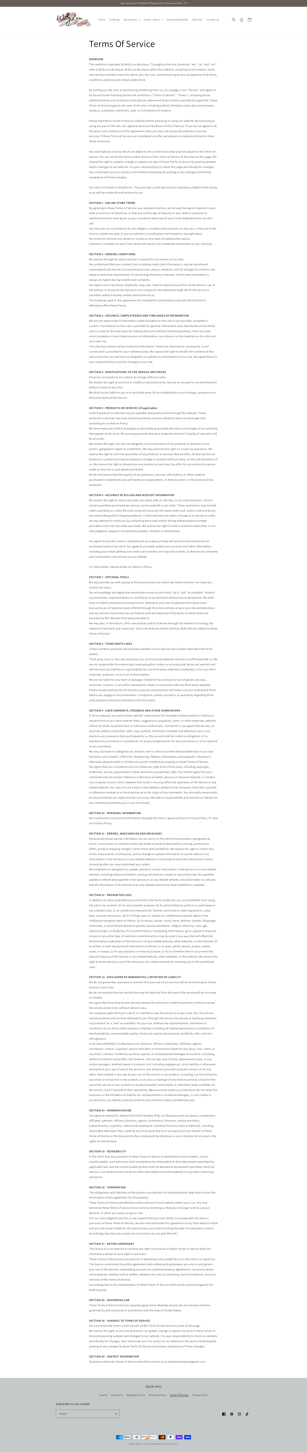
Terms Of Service (179, 1395)
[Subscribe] (116, 1414)
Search (103, 1395)
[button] (132, 19)
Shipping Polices (136, 1395)
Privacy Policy (199, 1395)
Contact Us (117, 1395)
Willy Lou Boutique (144, 1444)
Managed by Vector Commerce (165, 1444)
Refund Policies (157, 1395)
